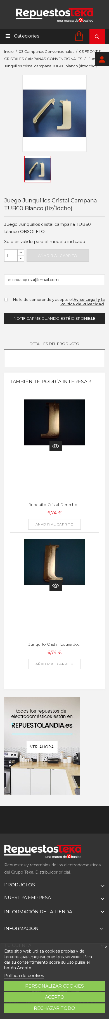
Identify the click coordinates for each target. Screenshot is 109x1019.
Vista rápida (55, 446)
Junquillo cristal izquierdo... (54, 644)
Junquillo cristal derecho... (54, 504)
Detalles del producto (54, 343)
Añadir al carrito (57, 255)
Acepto (54, 997)
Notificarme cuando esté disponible (55, 318)
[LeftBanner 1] (42, 746)
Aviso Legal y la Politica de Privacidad (82, 301)
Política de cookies (24, 975)
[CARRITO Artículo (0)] (80, 36)
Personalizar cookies (54, 986)
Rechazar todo (54, 1008)
